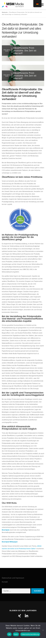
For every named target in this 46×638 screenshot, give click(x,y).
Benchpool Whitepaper (10, 542)
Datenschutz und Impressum (13, 578)
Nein (16, 634)
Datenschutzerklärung (30, 634)
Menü (42, 4)
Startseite (5, 12)
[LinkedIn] (26, 616)
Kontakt (5, 582)
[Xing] (19, 616)
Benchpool (5, 530)
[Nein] (43, 630)
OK (9, 634)
